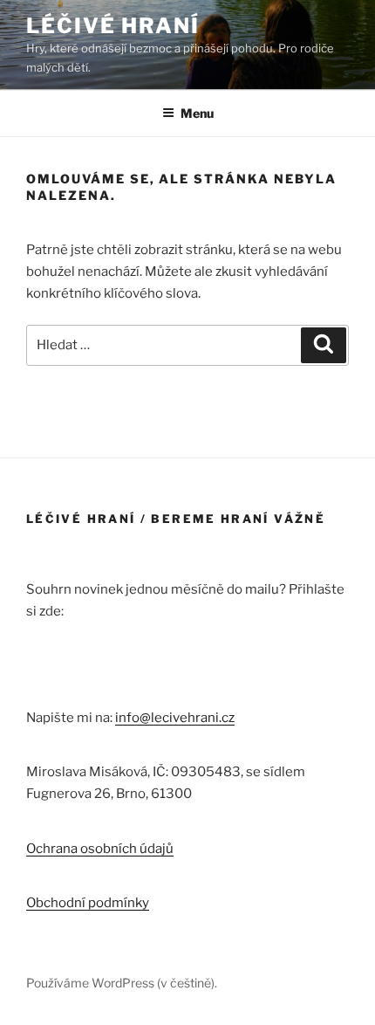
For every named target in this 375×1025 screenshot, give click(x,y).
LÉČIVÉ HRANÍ (113, 25)
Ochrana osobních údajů (100, 848)
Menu (197, 113)
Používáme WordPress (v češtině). (121, 982)
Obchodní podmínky (87, 903)
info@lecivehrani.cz (175, 718)
